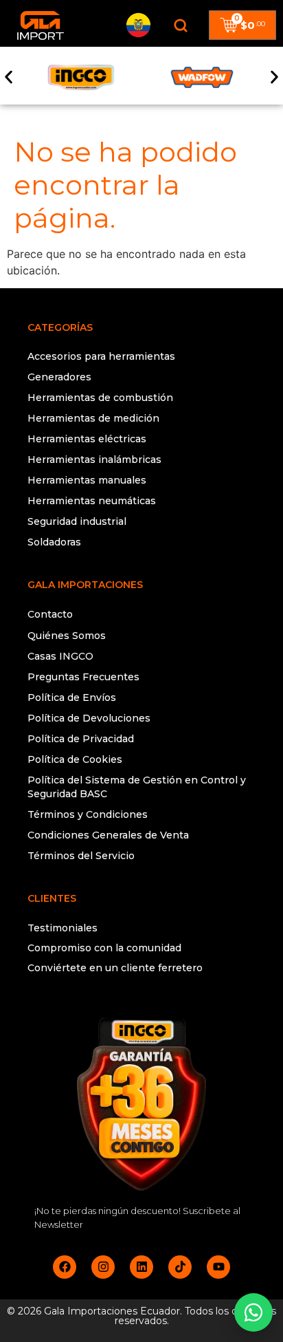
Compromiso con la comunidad (104, 948)
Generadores (59, 377)
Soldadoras (54, 542)
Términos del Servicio (81, 855)
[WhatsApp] (253, 1312)
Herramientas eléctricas (86, 439)
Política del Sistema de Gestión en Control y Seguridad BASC (136, 787)
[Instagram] (103, 1267)
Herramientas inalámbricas (94, 459)
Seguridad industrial (76, 521)
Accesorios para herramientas (101, 356)
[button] (8, 77)
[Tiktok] (180, 1267)
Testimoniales (62, 928)
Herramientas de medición (93, 418)
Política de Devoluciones (88, 718)
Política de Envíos (71, 697)
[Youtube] (218, 1267)
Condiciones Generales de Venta (108, 835)
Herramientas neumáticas (91, 501)
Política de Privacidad (80, 739)
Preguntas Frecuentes (83, 677)
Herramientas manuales (86, 480)
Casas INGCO (60, 656)
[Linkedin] (141, 1267)
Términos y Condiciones (87, 814)
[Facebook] (64, 1267)
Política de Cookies (74, 759)
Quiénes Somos (66, 635)
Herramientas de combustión (100, 397)
